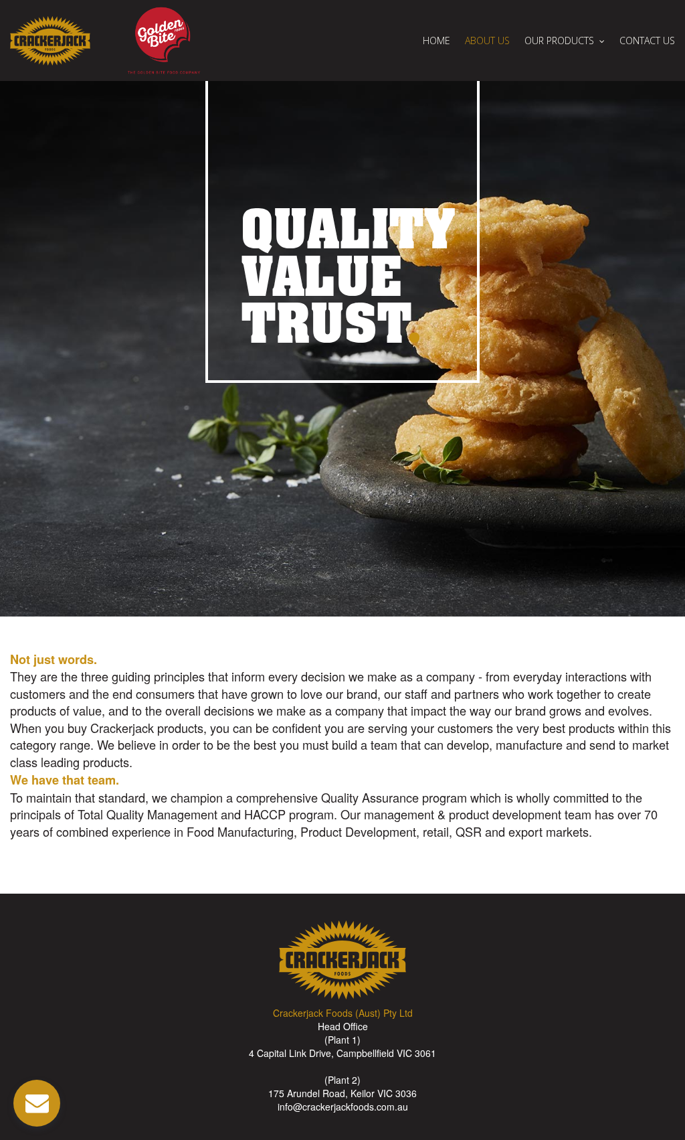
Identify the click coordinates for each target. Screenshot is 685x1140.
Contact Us (647, 41)
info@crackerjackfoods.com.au (343, 1106)
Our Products (559, 41)
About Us (487, 41)
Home (436, 41)
